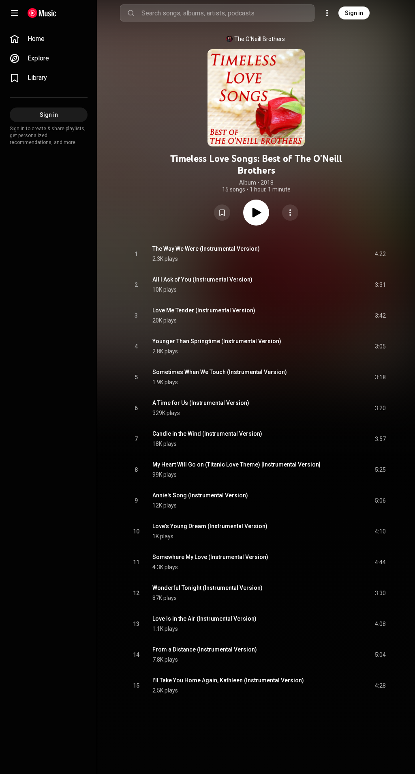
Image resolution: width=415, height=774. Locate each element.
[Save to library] (222, 212)
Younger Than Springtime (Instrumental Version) (216, 341)
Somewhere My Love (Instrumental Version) (210, 557)
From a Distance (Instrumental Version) (204, 649)
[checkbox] (380, 254)
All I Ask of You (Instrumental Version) (202, 279)
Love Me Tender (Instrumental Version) (203, 310)
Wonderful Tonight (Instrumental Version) (207, 588)
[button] (222, 212)
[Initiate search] (130, 12)
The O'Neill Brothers (259, 39)
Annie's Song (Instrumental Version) (200, 495)
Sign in (354, 13)
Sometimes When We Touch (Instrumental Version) (219, 372)
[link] (48, 39)
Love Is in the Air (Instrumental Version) (204, 618)
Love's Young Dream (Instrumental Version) (209, 526)
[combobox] (227, 13)
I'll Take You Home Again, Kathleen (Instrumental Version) (228, 680)
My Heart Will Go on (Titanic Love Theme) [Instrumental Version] (236, 464)
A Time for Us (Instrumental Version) (200, 403)
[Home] (42, 13)
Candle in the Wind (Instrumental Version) (207, 433)
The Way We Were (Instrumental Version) (206, 248)
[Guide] (14, 13)
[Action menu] (290, 212)
